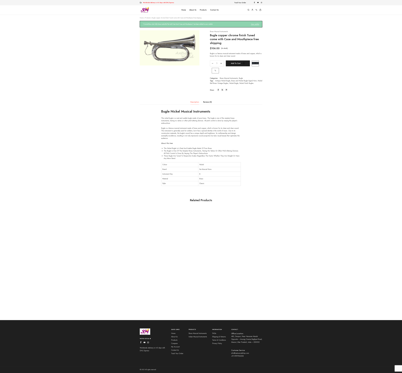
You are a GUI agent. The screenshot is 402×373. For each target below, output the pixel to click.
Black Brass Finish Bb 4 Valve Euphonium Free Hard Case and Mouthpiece (215, 246)
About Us (192, 10)
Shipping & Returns (219, 336)
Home (183, 10)
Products (147, 18)
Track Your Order (240, 2)
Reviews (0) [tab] (207, 102)
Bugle (241, 78)
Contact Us (214, 10)
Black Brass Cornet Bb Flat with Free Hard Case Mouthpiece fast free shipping (245, 246)
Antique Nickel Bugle (222, 81)
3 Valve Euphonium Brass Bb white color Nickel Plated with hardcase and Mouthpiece (153, 237)
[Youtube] (144, 342)
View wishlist (255, 24)
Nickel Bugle (233, 83)
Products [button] (203, 10)
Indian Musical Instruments (198, 336)
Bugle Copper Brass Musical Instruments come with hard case (153, 296)
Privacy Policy (217, 343)
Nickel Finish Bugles (246, 83)
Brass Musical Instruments (219, 31)
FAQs (214, 333)
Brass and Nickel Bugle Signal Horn (244, 81)
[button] (215, 70)
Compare (174, 343)
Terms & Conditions (219, 340)
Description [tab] (194, 102)
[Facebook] (141, 342)
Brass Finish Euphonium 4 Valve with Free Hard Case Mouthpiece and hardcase (184, 246)
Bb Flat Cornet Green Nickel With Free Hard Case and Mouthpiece (184, 296)
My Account (175, 347)
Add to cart (236, 63)
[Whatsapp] (148, 342)
